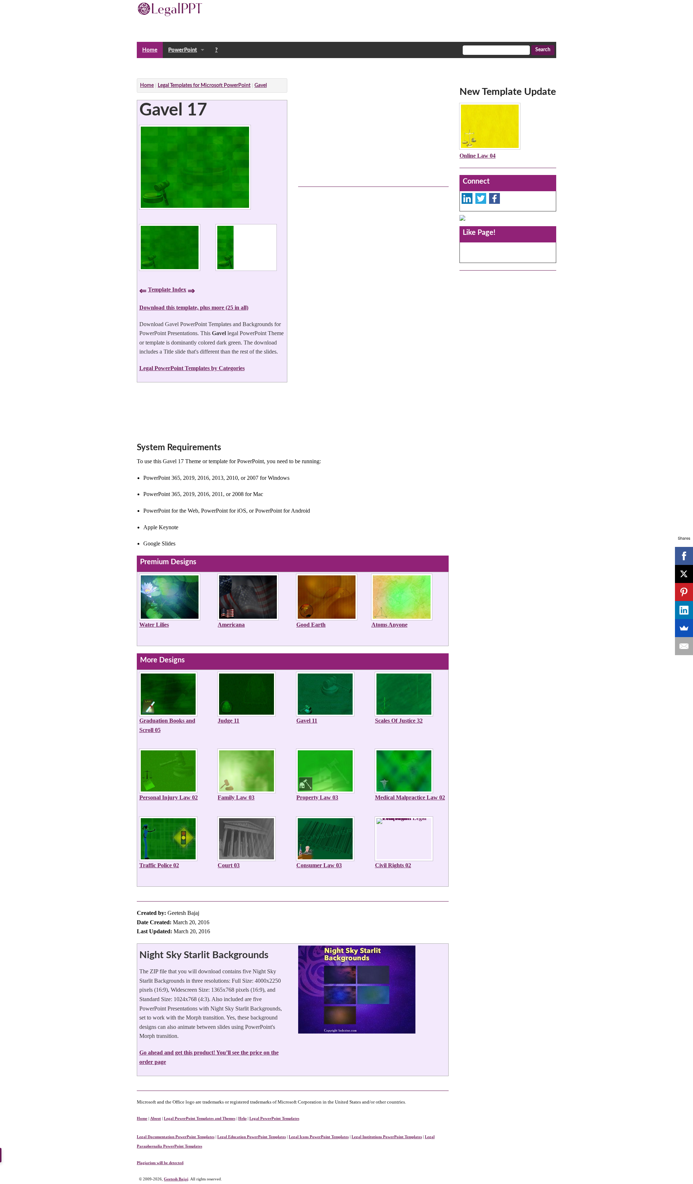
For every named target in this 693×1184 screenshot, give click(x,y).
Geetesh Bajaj (176, 1179)
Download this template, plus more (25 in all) (193, 307)
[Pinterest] (684, 592)
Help (242, 1118)
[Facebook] (684, 556)
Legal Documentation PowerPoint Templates (175, 1137)
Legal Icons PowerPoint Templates (319, 1137)
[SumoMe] (684, 628)
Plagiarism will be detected (160, 1163)
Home (149, 50)
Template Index (167, 289)
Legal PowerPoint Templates (274, 1118)
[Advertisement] (268, 66)
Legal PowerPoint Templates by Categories (192, 368)
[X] (684, 574)
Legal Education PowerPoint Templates (251, 1137)
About (155, 1118)
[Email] (684, 646)
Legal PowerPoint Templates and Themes (199, 1118)
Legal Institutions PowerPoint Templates (387, 1137)
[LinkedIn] (684, 610)
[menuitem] (150, 50)
